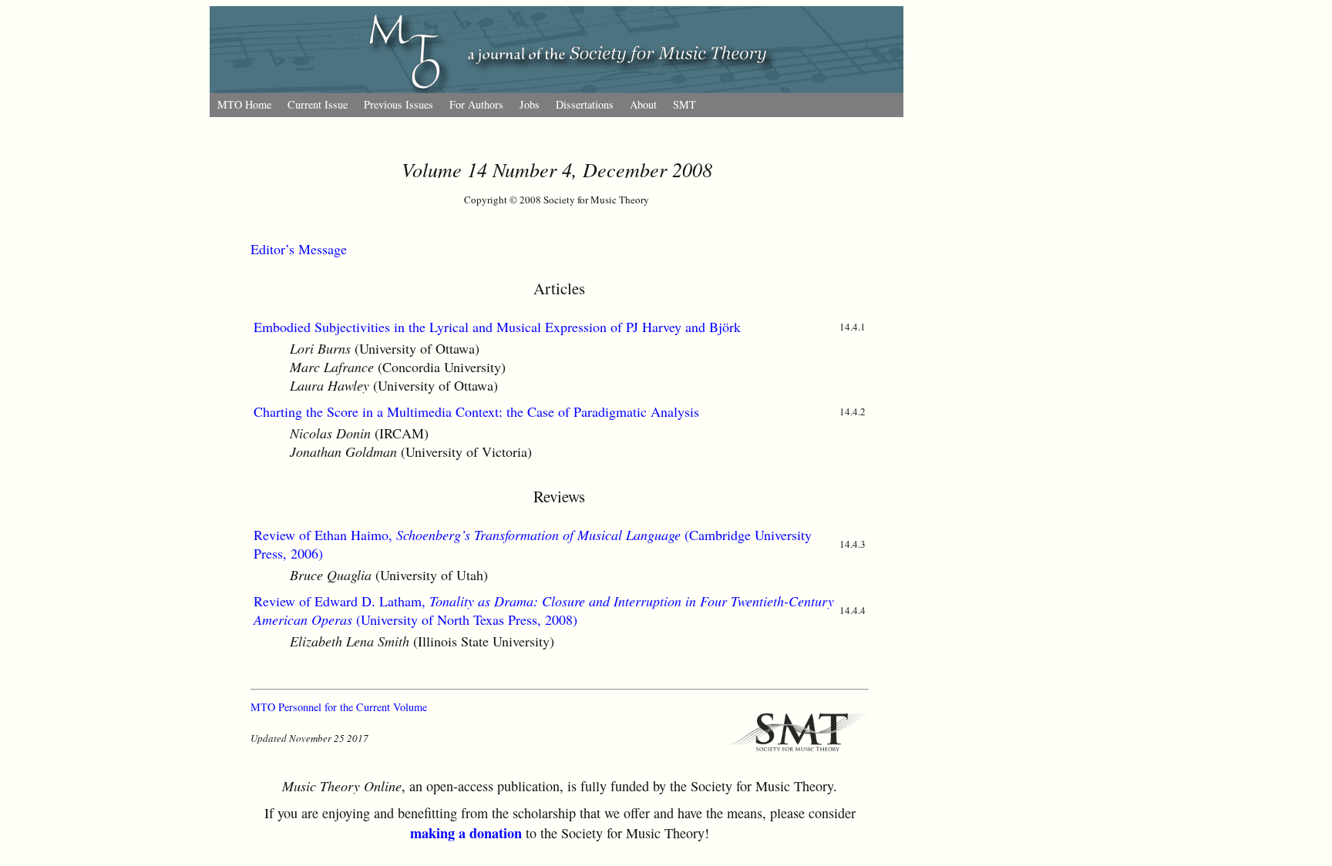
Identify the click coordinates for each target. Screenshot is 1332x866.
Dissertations (585, 104)
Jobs (530, 104)
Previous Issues (398, 104)
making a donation (466, 833)
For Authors (476, 104)
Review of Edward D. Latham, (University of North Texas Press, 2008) (544, 610)
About (643, 104)
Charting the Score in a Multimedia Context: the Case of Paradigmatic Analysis (476, 411)
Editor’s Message (299, 249)
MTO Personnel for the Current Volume (339, 707)
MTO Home (244, 104)
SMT (684, 104)
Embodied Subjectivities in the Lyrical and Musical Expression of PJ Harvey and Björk (497, 326)
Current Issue (318, 104)
